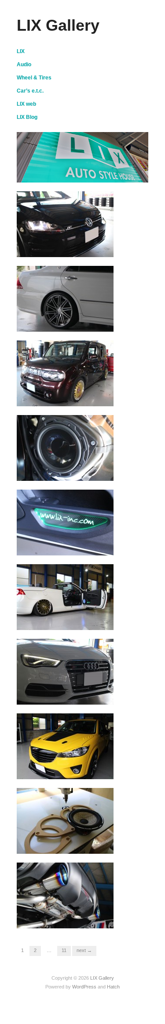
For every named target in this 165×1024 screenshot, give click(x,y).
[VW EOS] (65, 597)
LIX (21, 51)
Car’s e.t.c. (30, 90)
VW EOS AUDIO (81, 547)
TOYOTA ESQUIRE (80, 472)
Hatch (113, 986)
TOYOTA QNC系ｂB (79, 845)
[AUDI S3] (65, 671)
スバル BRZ (90, 920)
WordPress (84, 986)
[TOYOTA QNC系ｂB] (65, 820)
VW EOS (96, 621)
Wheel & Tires (34, 77)
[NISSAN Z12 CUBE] (65, 373)
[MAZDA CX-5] (65, 746)
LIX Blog (27, 117)
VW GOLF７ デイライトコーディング (67, 245)
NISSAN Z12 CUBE (78, 397)
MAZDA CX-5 (89, 770)
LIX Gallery (58, 25)
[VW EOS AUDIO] (65, 522)
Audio (24, 64)
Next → (84, 950)
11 (64, 950)
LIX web (26, 104)
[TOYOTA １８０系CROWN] (65, 298)
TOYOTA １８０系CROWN (71, 323)
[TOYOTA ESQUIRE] (65, 447)
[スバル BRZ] (65, 895)
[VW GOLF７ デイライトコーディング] (65, 224)
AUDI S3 (96, 696)
